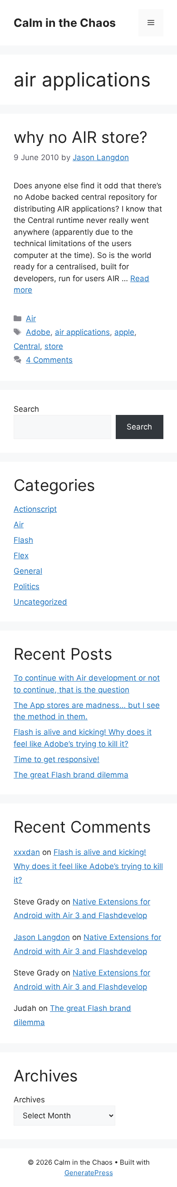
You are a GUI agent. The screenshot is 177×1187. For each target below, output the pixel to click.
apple (124, 332)
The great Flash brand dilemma (71, 774)
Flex (21, 555)
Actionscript (35, 509)
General (28, 571)
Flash (23, 540)
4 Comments (49, 359)
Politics (26, 586)
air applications (82, 332)
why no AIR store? (81, 136)
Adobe (38, 332)
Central (27, 346)
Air (31, 318)
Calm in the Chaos (65, 23)
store (53, 346)
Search (26, 409)
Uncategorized (40, 601)
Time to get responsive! (56, 759)
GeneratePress (88, 1172)
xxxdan (27, 852)
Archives (29, 1099)
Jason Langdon (42, 937)
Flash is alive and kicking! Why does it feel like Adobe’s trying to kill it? (88, 866)
